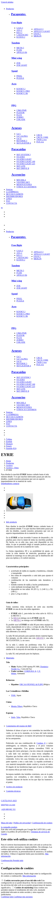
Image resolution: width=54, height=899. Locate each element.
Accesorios (18, 174)
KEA (16, 618)
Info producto (11, 522)
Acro (13, 83)
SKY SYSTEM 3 (23, 155)
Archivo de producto (14, 787)
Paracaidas (18, 149)
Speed (14, 71)
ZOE (18, 63)
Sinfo (13, 717)
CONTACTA (11, 203)
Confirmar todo (7, 897)
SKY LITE (20, 166)
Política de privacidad (22, 823)
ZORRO (19, 117)
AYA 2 (19, 30)
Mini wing (16, 58)
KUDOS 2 (20, 37)
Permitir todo (18, 860)
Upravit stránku (7, 2)
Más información (29, 876)
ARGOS (40, 638)
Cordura (41, 743)
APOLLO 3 (38, 29)
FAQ (8, 201)
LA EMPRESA (12, 192)
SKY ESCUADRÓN (14, 194)
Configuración (7, 860)
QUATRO (20, 157)
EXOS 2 (37, 34)
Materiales (10, 658)
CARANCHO (22, 35)
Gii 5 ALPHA (22, 136)
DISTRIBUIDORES (14, 196)
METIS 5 (20, 48)
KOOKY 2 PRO (23, 91)
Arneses (16, 128)
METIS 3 (17, 620)
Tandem (15, 43)
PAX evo (40, 142)
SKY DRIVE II (22, 168)
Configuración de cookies (42, 823)
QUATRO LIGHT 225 (25, 164)
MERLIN (37, 36)
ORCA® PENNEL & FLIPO (31, 684)
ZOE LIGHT (21, 65)
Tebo (18, 717)
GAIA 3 (19, 28)
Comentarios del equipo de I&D (18, 726)
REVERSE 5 (21, 141)
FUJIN (19, 50)
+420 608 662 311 (8, 809)
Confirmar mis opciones (23, 897)
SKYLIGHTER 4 (23, 143)
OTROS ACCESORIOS (26, 187)
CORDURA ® (30, 671)
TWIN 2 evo (41, 140)
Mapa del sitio (6, 823)
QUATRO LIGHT (24, 159)
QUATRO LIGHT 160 (25, 161)
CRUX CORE (42, 137)
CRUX (39, 135)
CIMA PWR (21, 110)
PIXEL (19, 76)
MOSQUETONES (24, 184)
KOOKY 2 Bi (22, 93)
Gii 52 (18, 138)
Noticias (9, 189)
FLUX (19, 115)
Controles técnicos (13, 791)
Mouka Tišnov (16, 706)
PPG (13, 105)
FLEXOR (20, 113)
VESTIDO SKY (23, 182)
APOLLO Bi (21, 52)
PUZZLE (20, 78)
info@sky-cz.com (8, 805)
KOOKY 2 (20, 89)
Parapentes (18, 14)
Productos (10, 9)
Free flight (16, 22)
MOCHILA (21, 180)
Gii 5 (18, 134)
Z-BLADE (20, 119)
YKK (13, 695)
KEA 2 (19, 32)
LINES (9, 199)
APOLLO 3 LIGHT (42, 31)
